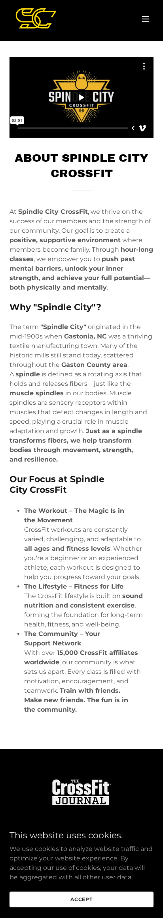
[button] (146, 19)
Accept (81, 899)
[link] (35, 19)
